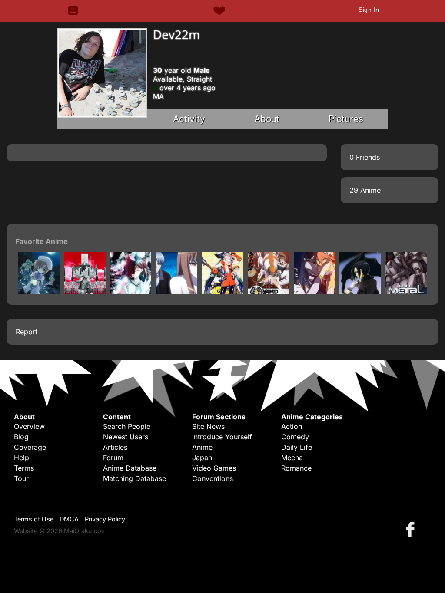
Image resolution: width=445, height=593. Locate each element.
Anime (202, 447)
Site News (208, 426)
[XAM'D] (268, 291)
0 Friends (364, 157)
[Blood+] (360, 291)
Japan (202, 457)
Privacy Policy (105, 519)
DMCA (69, 519)
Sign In (369, 9)
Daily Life (296, 447)
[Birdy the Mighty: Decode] (314, 291)
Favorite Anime (42, 241)
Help (21, 457)
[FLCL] (222, 291)
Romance (296, 468)
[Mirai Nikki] (85, 291)
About (266, 118)
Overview (29, 426)
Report (26, 331)
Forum (113, 457)
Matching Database (134, 478)
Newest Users (125, 436)
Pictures (346, 118)
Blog (21, 436)
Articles (115, 447)
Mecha (292, 457)
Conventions (212, 478)
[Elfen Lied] (131, 291)
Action (291, 426)
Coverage (30, 447)
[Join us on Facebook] (412, 529)
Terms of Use (33, 519)
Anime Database (129, 468)
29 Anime (365, 190)
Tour (21, 478)
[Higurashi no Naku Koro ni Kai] (39, 291)
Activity (189, 118)
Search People (126, 426)
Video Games (214, 468)
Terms (24, 468)
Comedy (295, 436)
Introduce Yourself (222, 436)
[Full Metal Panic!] (406, 291)
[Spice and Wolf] (176, 291)
